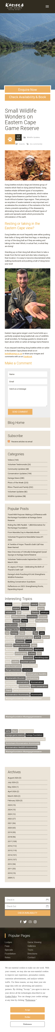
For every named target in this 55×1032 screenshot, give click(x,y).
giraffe (37, 637)
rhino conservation (39, 686)
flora (35, 633)
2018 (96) (12, 837)
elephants (38, 649)
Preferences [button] (30, 1000)
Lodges (8, 942)
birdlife (9, 645)
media (8, 621)
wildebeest (10, 612)
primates (43, 617)
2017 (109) (12, 841)
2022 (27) (12, 819)
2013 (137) (12, 859)
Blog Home (16, 423)
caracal (34, 604)
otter (8, 617)
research (9, 653)
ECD (39, 653)
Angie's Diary (41, 621)
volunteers (27, 670)
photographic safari (23, 637)
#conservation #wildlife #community (21, 747)
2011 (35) (12, 869)
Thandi (8, 690)
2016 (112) (12, 846)
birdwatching (32, 678)
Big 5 (15, 731)
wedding (31, 625)
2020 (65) (12, 828)
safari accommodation (23, 690)
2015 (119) (12, 850)
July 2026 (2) (13, 782)
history (8, 604)
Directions (32, 953)
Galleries (32, 946)
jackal (33, 608)
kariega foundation (34, 735)
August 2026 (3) (14, 778)
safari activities (25, 649)
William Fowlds (18, 617)
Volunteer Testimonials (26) (19, 464)
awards (26, 612)
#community (36, 694)
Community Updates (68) (18, 469)
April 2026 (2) (13, 791)
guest (28, 641)
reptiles (16, 621)
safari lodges (11, 686)
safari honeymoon (13, 666)
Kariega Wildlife (30, 666)
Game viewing (34, 942)
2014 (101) (12, 855)
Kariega (14, 633)
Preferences (27, 1024)
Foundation (10, 953)
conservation (22, 682)
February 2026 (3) (15, 800)
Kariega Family (12, 629)
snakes (16, 608)
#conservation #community (17, 694)
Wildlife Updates (33, 137)
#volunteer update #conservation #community (25, 739)
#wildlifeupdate (41, 658)
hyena (8, 608)
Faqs (7, 946)
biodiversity (24, 686)
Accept (27, 1010)
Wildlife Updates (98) (17, 496)
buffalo (32, 653)
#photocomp (11, 649)
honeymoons (11, 625)
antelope (44, 612)
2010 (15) (12, 873)
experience (38, 641)
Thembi (22, 625)
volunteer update (28, 662)
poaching (10, 641)
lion (7, 633)
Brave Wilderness (27, 629)
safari (8, 731)
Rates (7, 957)
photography (20, 653)
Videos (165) (13, 460)
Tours (30, 950)
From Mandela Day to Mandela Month (23, 532)
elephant (9, 637)
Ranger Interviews (13, 670)
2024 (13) (12, 810)
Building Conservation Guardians (21, 582)
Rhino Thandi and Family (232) (20, 487)
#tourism (20, 641)
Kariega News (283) (16, 478)
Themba (35, 612)
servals (41, 608)
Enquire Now (27, 90)
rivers (22, 633)
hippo (42, 604)
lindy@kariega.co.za (13, 353)
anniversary (32, 617)
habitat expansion (21, 645)
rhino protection (26, 731)
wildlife (15, 662)
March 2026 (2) (14, 796)
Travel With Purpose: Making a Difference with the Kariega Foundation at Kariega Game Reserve (27, 517)
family (24, 621)
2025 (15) (12, 805)
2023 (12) (12, 814)
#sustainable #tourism (15, 678)
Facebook (27, 356)
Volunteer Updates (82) (17, 492)
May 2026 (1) (13, 787)
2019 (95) (12, 832)
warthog (40, 629)
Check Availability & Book (27, 97)
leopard (25, 604)
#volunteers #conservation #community (22, 743)
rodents (25, 608)
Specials (9, 950)
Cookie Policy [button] (11, 996)
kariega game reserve (15, 735)
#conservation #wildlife (36, 674)
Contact (31, 957)
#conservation (37, 682)
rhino (29, 633)
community (10, 682)
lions (8, 662)
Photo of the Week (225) (18, 483)
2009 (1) (11, 878)
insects (22, 144)
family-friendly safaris (15, 674)
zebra (34, 645)
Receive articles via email (21, 442)
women (46, 637)
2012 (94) (12, 864)
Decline (27, 1017)
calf (19, 612)
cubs (42, 633)
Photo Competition (14, 658)
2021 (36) (12, 823)
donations (28, 658)
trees (31, 621)
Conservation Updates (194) (20, 473)
